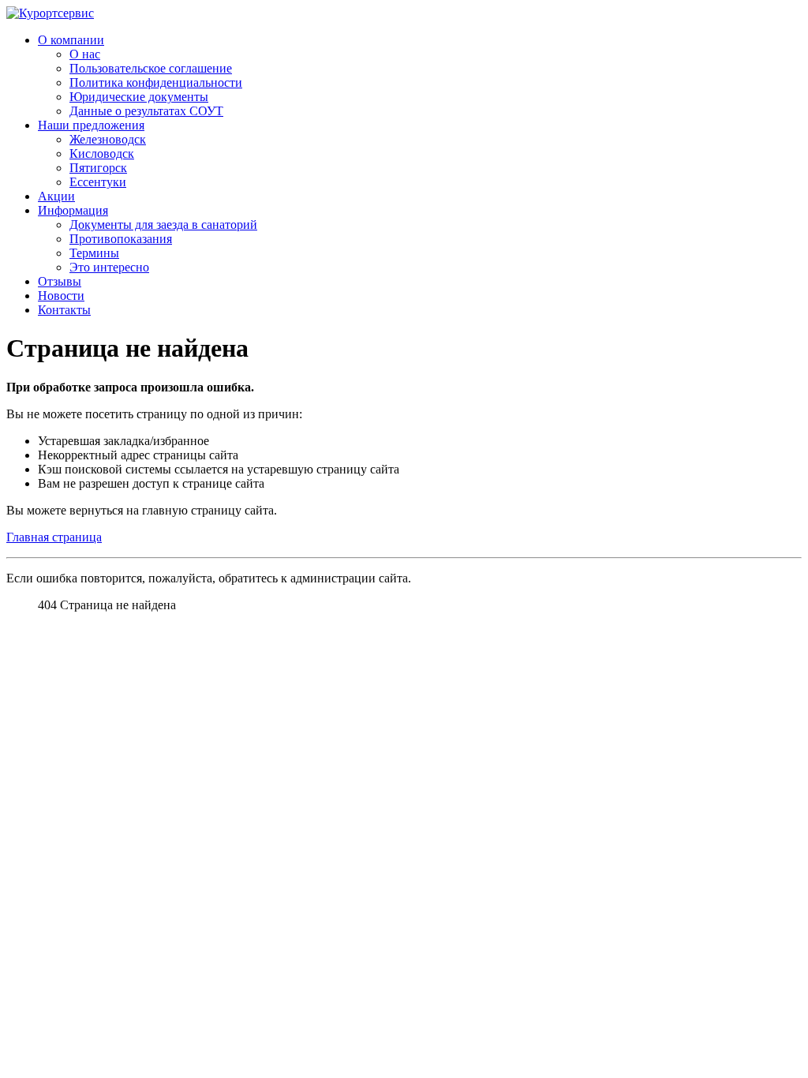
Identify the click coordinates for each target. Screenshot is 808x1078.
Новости (61, 295)
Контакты (64, 309)
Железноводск (107, 139)
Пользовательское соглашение (150, 68)
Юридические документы (138, 96)
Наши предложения (91, 125)
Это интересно (109, 267)
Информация (73, 210)
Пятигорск (98, 167)
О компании (71, 40)
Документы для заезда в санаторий (163, 224)
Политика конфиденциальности (155, 82)
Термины (94, 253)
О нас (84, 54)
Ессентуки (97, 182)
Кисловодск (101, 153)
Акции (56, 196)
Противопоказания (120, 238)
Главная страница (54, 537)
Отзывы (59, 281)
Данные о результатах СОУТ (146, 111)
